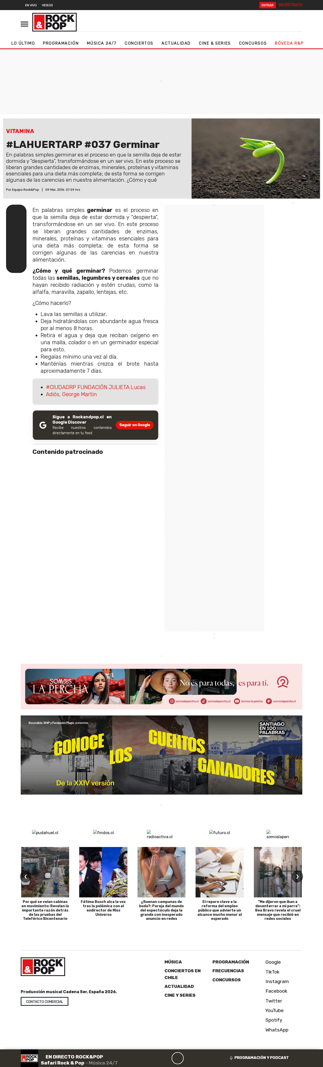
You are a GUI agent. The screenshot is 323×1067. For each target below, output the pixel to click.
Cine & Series (215, 43)
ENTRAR (268, 5)
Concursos (253, 43)
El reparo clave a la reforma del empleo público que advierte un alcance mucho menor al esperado (219, 910)
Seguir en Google (134, 425)
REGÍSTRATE (290, 5)
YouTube (274, 1010)
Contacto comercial (44, 1002)
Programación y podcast (262, 1057)
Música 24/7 (102, 43)
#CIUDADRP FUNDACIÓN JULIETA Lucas (96, 387)
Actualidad (176, 43)
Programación (61, 43)
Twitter (273, 1001)
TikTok (272, 972)
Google (272, 962)
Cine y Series (180, 995)
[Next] (202, 1058)
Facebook (275, 991)
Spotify (273, 1020)
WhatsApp (276, 1030)
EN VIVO (31, 5)
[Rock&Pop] (54, 22)
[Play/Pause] (178, 1058)
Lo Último (23, 43)
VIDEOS (47, 5)
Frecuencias (228, 970)
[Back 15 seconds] (165, 1058)
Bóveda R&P (289, 43)
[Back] (153, 1058)
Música (173, 961)
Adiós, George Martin (71, 394)
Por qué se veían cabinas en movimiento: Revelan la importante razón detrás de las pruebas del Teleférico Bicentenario (45, 910)
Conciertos (139, 43)
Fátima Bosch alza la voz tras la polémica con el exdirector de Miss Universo (103, 908)
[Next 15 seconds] (190, 1058)
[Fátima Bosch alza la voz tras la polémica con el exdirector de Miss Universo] (103, 872)
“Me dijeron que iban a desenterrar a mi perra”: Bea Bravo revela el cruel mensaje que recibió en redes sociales (278, 910)
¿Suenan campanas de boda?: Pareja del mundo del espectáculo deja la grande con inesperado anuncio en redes (161, 910)
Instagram (276, 981)
